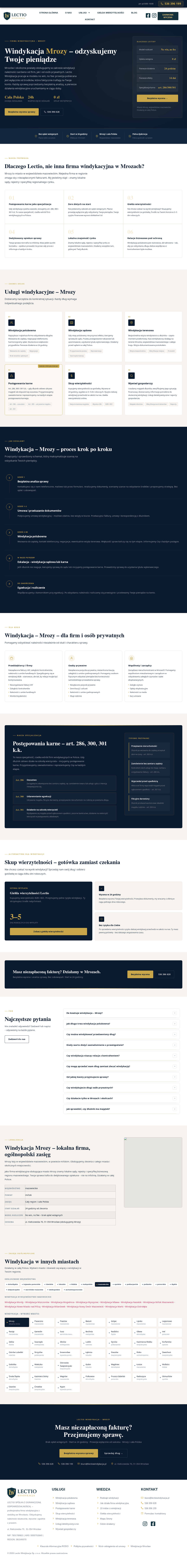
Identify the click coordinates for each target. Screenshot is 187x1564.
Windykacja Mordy (14, 1302)
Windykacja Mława (109, 1302)
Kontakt (90, 19)
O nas (68, 13)
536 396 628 (53, 111)
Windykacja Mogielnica (62, 1302)
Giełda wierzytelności (110, 13)
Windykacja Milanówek (53, 1306)
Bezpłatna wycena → (157, 98)
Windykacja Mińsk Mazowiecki (158, 1302)
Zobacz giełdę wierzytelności (48, 931)
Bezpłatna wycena (140, 974)
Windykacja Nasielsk (131, 1302)
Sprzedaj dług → (113, 1453)
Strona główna (48, 13)
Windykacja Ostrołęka (136, 1306)
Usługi (83, 13)
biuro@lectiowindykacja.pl (94, 1463)
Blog (134, 13)
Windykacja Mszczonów (37, 1302)
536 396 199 (67, 1463)
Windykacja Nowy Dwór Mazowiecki (85, 1306)
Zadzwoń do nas (16, 1039)
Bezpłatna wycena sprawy (21, 111)
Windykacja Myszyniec (87, 1302)
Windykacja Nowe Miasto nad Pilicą (22, 1306)
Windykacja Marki (114, 1306)
